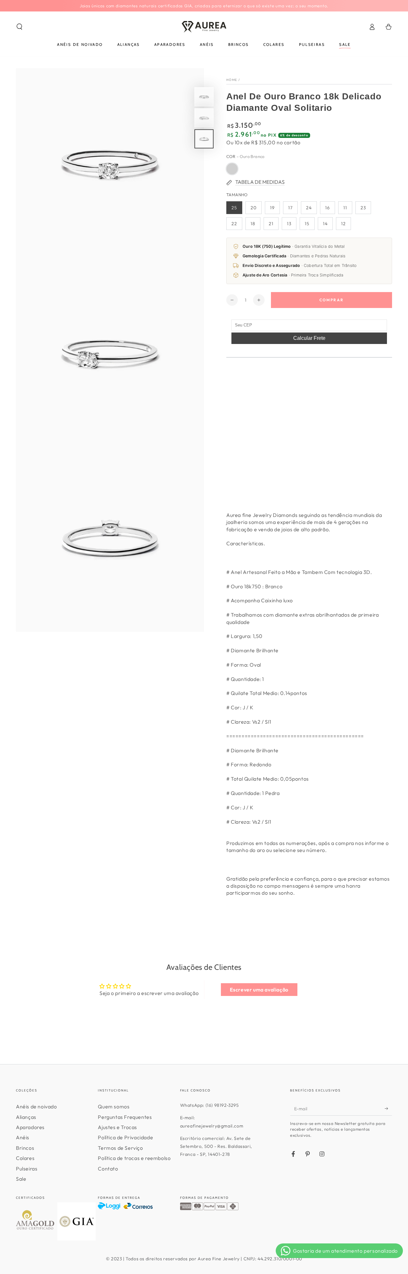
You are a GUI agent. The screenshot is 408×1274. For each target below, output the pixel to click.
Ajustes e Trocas (117, 1127)
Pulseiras (26, 1168)
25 (234, 208)
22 (234, 223)
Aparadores (30, 1127)
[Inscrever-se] (388, 1108)
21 (271, 223)
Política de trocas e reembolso (134, 1158)
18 (253, 223)
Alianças (26, 1117)
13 (289, 223)
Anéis (22, 1137)
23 (363, 208)
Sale (21, 1179)
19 (272, 208)
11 (345, 208)
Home (231, 80)
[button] (19, 27)
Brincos (25, 1148)
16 (327, 208)
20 (254, 208)
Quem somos (113, 1106)
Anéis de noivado (36, 1106)
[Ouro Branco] (232, 169)
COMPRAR (331, 299)
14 (325, 223)
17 (290, 208)
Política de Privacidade (125, 1137)
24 (309, 208)
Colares (25, 1158)
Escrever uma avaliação (259, 989)
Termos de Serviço (120, 1148)
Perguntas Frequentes (125, 1117)
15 (307, 223)
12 (343, 223)
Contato (108, 1168)
